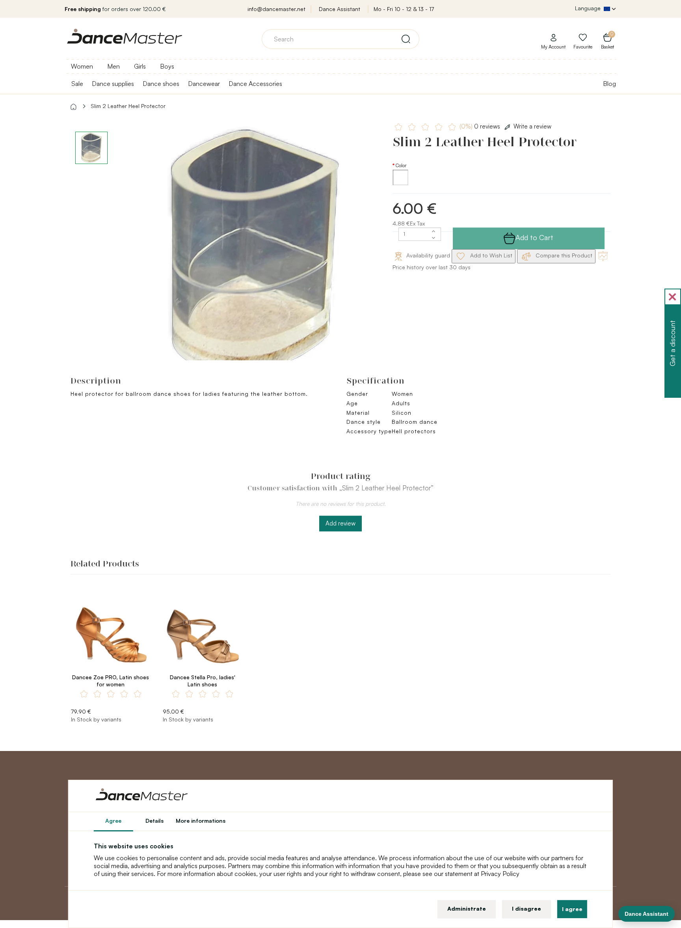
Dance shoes (161, 84)
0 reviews (481, 126)
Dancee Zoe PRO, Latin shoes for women (110, 681)
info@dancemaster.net (276, 9)
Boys (167, 66)
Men (113, 66)
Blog (609, 84)
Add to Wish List (490, 255)
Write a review (532, 126)
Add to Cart (534, 237)
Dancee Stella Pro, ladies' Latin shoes (202, 681)
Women (82, 66)
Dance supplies (113, 84)
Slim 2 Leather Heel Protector (128, 105)
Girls (140, 66)
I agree (572, 909)
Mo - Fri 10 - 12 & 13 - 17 (404, 9)
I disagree (526, 908)
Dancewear (204, 84)
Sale (77, 84)
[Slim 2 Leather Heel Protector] (252, 252)
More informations (200, 820)
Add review (340, 523)
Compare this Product (563, 255)
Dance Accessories (255, 84)
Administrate (466, 908)
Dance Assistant (339, 9)
